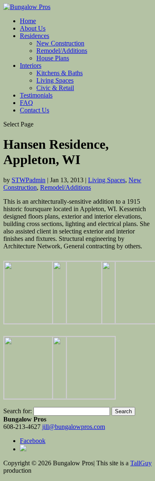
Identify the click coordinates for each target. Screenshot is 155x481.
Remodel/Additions (61, 50)
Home (28, 20)
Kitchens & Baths (59, 72)
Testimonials (36, 95)
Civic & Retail (55, 87)
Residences (34, 35)
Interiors (30, 65)
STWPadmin (28, 179)
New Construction (60, 43)
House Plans (52, 58)
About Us (32, 28)
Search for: (17, 410)
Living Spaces (55, 80)
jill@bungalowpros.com (73, 426)
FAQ (26, 102)
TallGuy (141, 463)
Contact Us (34, 110)
